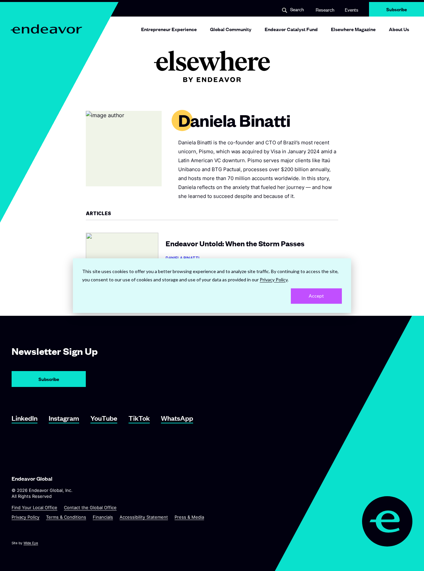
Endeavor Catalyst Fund (291, 28)
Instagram (64, 417)
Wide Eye (31, 543)
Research (325, 9)
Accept (316, 296)
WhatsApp (177, 417)
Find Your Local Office (34, 507)
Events (351, 9)
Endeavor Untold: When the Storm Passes (212, 253)
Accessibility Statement (144, 517)
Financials (103, 517)
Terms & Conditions (66, 517)
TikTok (139, 417)
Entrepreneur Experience (169, 28)
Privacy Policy (25, 517)
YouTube (103, 417)
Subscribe (396, 9)
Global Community (230, 28)
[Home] (47, 29)
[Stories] (212, 66)
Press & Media (189, 517)
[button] (293, 9)
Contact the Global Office (90, 507)
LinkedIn (24, 417)
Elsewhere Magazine (353, 28)
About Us (399, 28)
